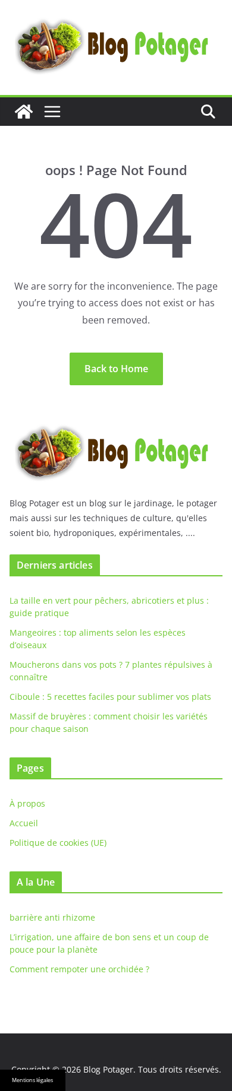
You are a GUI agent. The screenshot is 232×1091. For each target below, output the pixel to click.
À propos (27, 803)
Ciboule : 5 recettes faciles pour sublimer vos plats (110, 696)
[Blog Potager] (24, 111)
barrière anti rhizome (52, 917)
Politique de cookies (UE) (58, 842)
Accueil (24, 823)
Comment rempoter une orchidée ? (79, 969)
